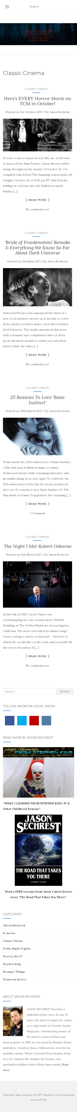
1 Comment (37, 513)
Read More (37, 199)
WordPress (40, 1099)
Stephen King (12, 964)
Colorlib (58, 1094)
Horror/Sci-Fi (12, 956)
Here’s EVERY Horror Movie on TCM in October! (37, 101)
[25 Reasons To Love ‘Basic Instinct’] (37, 436)
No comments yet (37, 209)
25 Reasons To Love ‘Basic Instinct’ (37, 399)
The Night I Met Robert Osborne (37, 546)
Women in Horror (15, 979)
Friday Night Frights (17, 948)
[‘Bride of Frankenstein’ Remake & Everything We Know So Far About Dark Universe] (37, 287)
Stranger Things (14, 971)
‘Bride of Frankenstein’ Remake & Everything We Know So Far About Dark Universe (37, 247)
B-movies (9, 933)
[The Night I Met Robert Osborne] (37, 584)
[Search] (71, 7)
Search (65, 691)
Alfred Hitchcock (14, 925)
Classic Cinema (36, 88)
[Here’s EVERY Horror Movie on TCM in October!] (37, 135)
